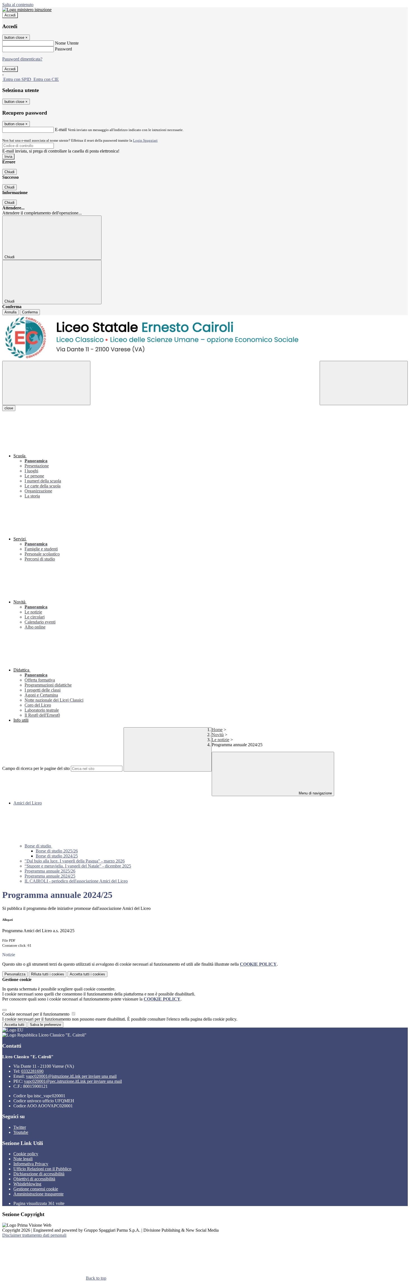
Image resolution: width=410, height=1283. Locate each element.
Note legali (23, 1158)
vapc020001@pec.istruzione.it (73, 1081)
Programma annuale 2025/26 (50, 871)
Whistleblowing (27, 1183)
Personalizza (14, 974)
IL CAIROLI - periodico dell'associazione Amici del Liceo (76, 881)
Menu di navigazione (315, 793)
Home (217, 729)
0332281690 (32, 1071)
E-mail (61, 129)
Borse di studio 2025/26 (57, 851)
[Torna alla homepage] (205, 338)
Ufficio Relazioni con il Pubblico (42, 1168)
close (8, 408)
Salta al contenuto (17, 4)
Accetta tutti (87, 974)
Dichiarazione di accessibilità (38, 1173)
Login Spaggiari (145, 140)
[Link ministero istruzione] (27, 9)
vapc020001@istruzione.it (71, 1076)
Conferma (30, 312)
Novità (218, 734)
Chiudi (9, 172)
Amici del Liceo (27, 803)
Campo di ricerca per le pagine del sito (36, 768)
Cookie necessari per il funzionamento (36, 1014)
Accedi (10, 15)
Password (63, 49)
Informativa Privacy (30, 1163)
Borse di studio (38, 846)
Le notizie (220, 739)
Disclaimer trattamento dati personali (34, 1235)
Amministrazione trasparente (38, 1194)
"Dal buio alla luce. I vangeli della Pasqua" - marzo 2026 (75, 861)
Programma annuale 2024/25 (50, 876)
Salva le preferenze (45, 1025)
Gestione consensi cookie (35, 1189)
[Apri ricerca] (364, 383)
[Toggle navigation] (46, 383)
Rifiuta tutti (47, 974)
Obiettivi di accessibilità (34, 1178)
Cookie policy (25, 1153)
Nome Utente (67, 43)
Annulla (10, 312)
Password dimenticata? (22, 59)
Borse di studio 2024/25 (57, 856)
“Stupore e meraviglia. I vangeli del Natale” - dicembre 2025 (78, 866)
